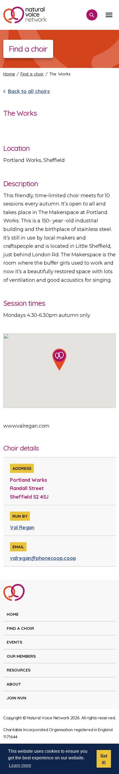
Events (14, 642)
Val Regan (22, 527)
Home (9, 74)
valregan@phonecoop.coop (43, 558)
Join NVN (16, 698)
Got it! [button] (103, 758)
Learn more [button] (20, 765)
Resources (18, 670)
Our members (21, 656)
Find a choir (32, 74)
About (14, 684)
